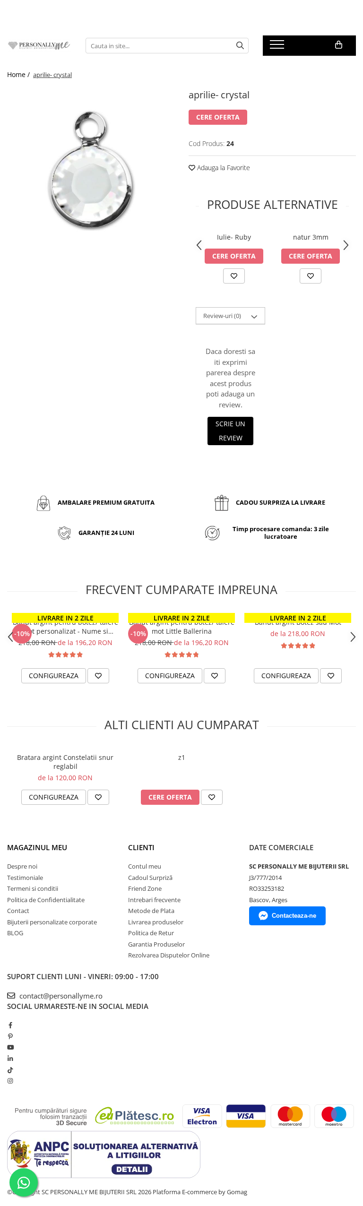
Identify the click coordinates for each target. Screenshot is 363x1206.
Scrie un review (230, 430)
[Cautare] (240, 45)
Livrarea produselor (155, 922)
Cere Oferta (218, 116)
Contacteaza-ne (294, 915)
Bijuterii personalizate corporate (52, 922)
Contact (18, 910)
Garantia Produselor (156, 944)
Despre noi (22, 866)
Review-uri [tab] (222, 315)
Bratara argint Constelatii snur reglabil (65, 762)
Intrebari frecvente (154, 900)
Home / (19, 74)
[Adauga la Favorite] (234, 276)
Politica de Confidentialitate (46, 900)
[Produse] (278, 47)
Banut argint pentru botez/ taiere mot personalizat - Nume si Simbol (65, 627)
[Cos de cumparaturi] (338, 44)
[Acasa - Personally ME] (39, 45)
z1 (181, 757)
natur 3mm (310, 237)
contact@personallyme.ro (60, 995)
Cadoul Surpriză (150, 877)
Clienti (141, 847)
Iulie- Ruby (234, 237)
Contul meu (144, 866)
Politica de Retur (151, 933)
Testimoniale (25, 877)
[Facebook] (10, 1025)
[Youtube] (10, 1047)
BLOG (15, 933)
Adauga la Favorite (222, 167)
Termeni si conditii (32, 888)
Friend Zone (145, 888)
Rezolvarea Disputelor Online (168, 955)
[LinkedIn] (10, 1058)
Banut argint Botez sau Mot (298, 622)
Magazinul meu (37, 847)
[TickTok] (10, 1070)
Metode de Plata (151, 910)
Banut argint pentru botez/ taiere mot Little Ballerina (181, 627)
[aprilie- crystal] (90, 170)
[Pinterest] (10, 1036)
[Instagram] (10, 1081)
